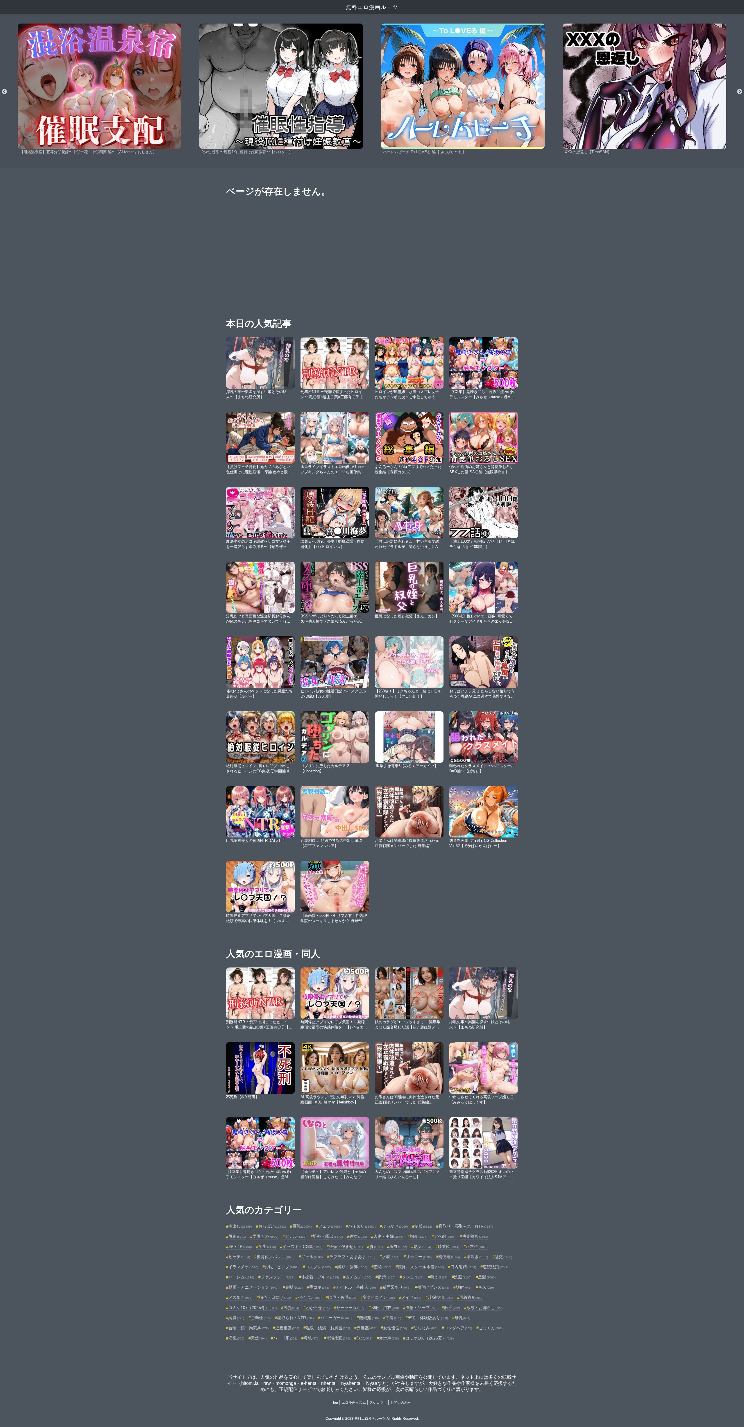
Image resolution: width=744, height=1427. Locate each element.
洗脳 (462, 1277)
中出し (240, 1226)
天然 (259, 1338)
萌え (438, 1277)
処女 (358, 1236)
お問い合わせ (400, 1403)
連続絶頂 (495, 1267)
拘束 (418, 1236)
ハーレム (241, 1277)
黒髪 (487, 1277)
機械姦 (369, 1317)
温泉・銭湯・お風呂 (328, 1328)
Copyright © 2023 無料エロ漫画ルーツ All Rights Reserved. (372, 1419)
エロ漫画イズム (353, 1403)
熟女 (422, 1246)
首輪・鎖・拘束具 (248, 1328)
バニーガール (336, 1317)
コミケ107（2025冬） (252, 1307)
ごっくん (490, 1328)
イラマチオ (243, 1267)
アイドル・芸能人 (356, 1287)
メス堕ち (240, 1297)
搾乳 (291, 1307)
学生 (267, 1246)
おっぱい (272, 1226)
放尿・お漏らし (484, 1307)
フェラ (329, 1226)
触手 (452, 1307)
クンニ (412, 1277)
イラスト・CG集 (302, 1246)
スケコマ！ (378, 1403)
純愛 (236, 1317)
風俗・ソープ (421, 1307)
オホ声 (389, 1338)
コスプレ (318, 1267)
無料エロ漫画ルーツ (372, 7)
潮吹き (477, 1256)
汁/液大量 (440, 1297)
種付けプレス (433, 1287)
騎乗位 (448, 1246)
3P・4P (240, 1246)
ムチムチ (358, 1277)
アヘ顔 (444, 1236)
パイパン (309, 1297)
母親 (311, 1338)
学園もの (265, 1236)
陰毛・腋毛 (342, 1297)
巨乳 (302, 1226)
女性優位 (395, 1328)
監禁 (386, 1277)
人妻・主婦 (388, 1236)
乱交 (503, 1256)
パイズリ (361, 1226)
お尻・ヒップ (281, 1267)
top (335, 1403)
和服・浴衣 (385, 1307)
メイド (411, 1297)
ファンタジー (277, 1277)
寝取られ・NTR (295, 1317)
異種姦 (366, 1328)
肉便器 (449, 1256)
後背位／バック (275, 1256)
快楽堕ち (475, 1236)
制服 (423, 1226)
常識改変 (338, 1338)
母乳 (462, 1317)
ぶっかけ (395, 1226)
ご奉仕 (261, 1317)
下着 (393, 1317)
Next (740, 92)
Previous (4, 92)
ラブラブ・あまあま (352, 1256)
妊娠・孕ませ (346, 1246)
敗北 (364, 1338)
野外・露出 (328, 1236)
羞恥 (382, 1267)
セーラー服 (350, 1307)
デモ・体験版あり (428, 1317)
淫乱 (236, 1338)
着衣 (398, 1246)
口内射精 (463, 1267)
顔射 (463, 1287)
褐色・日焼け (275, 1297)
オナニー (419, 1256)
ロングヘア (458, 1328)
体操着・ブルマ (320, 1277)
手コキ (319, 1287)
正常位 (476, 1246)
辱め (237, 1236)
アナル (295, 1236)
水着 (390, 1256)
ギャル (312, 1256)
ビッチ (239, 1256)
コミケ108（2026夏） (429, 1338)
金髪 (294, 1287)
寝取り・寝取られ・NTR (466, 1226)
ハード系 (285, 1338)
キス (486, 1287)
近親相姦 (287, 1328)
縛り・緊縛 (352, 1267)
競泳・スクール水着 (421, 1267)
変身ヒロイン (379, 1297)
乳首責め (471, 1297)
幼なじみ (425, 1328)
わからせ (318, 1307)
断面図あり (396, 1287)
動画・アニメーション (253, 1287)
